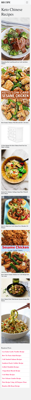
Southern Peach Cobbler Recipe (12, 363)
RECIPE (5, 2)
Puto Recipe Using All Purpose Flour (14, 382)
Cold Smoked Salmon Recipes (12, 359)
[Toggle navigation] (27, 2)
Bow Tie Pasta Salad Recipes (11, 355)
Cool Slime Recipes (8, 374)
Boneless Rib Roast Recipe (11, 386)
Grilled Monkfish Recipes (10, 367)
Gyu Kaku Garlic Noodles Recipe (13, 352)
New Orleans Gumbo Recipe (11, 378)
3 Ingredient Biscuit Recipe (11, 371)
